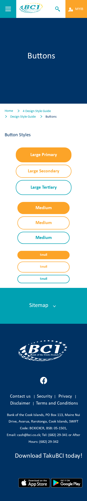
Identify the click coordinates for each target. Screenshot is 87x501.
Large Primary (43, 155)
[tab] (43, 305)
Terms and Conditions (57, 403)
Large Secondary (43, 171)
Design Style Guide (23, 117)
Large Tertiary (44, 187)
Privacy (65, 396)
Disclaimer (21, 403)
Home (9, 111)
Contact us (20, 396)
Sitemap (39, 305)
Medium (43, 208)
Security (44, 396)
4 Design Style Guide (37, 111)
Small (43, 255)
